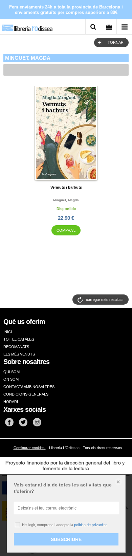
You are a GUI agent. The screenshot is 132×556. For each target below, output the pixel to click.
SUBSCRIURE (66, 539)
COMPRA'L (66, 230)
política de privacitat (90, 525)
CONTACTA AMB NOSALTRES (28, 387)
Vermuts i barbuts (66, 187)
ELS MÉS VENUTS (19, 354)
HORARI (10, 402)
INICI (7, 332)
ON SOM (11, 379)
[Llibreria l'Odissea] (27, 25)
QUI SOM (11, 372)
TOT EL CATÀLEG (19, 339)
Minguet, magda (66, 200)
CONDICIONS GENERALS (25, 394)
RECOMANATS (16, 347)
